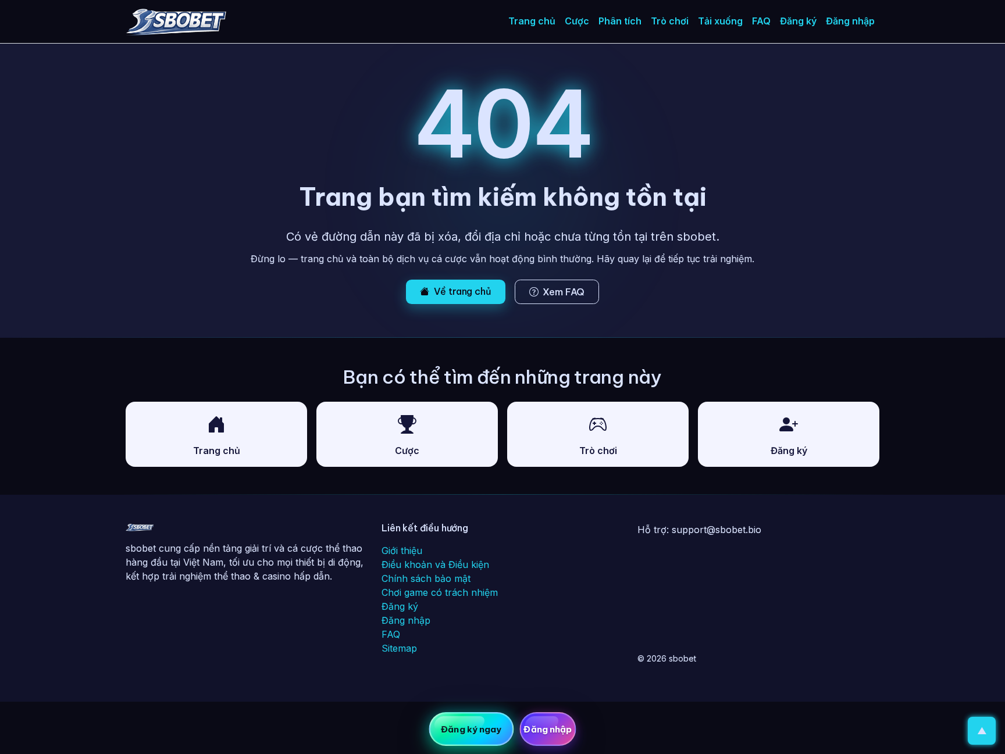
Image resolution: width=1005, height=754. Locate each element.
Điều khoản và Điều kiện (435, 564)
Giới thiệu (402, 550)
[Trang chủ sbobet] (140, 530)
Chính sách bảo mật (426, 578)
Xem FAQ (564, 292)
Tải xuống (720, 21)
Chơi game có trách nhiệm (440, 592)
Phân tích (620, 21)
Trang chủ (531, 21)
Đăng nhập (850, 21)
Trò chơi (670, 21)
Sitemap (399, 648)
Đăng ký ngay (471, 729)
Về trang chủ (462, 291)
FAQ (761, 21)
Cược (577, 21)
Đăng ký (798, 21)
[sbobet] (176, 21)
